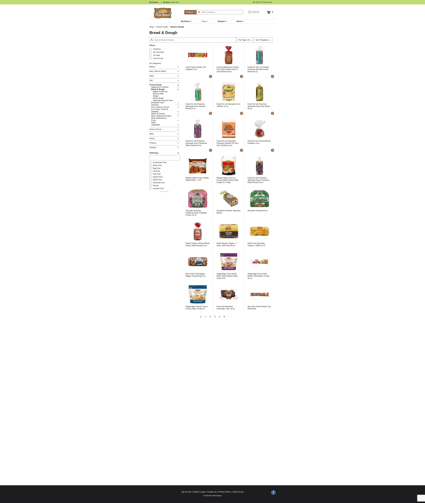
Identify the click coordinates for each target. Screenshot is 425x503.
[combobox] (190, 12)
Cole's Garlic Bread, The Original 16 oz (196, 68)
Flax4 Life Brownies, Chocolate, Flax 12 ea (226, 307)
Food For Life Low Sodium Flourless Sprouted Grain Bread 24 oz (258, 69)
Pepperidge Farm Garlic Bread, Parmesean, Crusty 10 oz (259, 276)
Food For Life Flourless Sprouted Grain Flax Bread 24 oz (259, 106)
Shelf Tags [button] (153, 153)
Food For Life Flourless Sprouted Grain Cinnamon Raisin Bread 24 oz (196, 143)
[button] (177, 67)
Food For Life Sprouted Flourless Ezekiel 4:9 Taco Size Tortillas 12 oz (227, 143)
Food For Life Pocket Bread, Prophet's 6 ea (259, 142)
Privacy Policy (225, 492)
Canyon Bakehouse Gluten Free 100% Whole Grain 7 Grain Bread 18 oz (228, 69)
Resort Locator (199, 492)
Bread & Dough (177, 27)
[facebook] (273, 493)
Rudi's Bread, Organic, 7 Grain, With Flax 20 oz (227, 244)
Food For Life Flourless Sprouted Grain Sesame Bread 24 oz (195, 106)
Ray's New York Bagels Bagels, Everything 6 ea (195, 275)
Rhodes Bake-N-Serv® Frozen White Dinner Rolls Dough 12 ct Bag (227, 180)
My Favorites (153, 2)
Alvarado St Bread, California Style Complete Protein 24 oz (196, 213)
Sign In (257, 2)
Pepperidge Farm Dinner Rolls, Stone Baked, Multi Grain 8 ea (227, 276)
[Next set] (224, 316)
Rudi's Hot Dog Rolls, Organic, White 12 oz (256, 244)
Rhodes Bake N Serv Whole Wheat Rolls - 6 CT (197, 179)
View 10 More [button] (164, 191)
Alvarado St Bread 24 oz (258, 211)
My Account (186, 492)
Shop (151, 27)
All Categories (155, 63)
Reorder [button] (256, 12)
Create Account (267, 2)
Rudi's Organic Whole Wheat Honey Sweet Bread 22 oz (197, 244)
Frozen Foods (162, 27)
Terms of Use (237, 492)
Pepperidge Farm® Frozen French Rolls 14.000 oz (197, 307)
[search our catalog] (199, 12)
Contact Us (212, 492)
